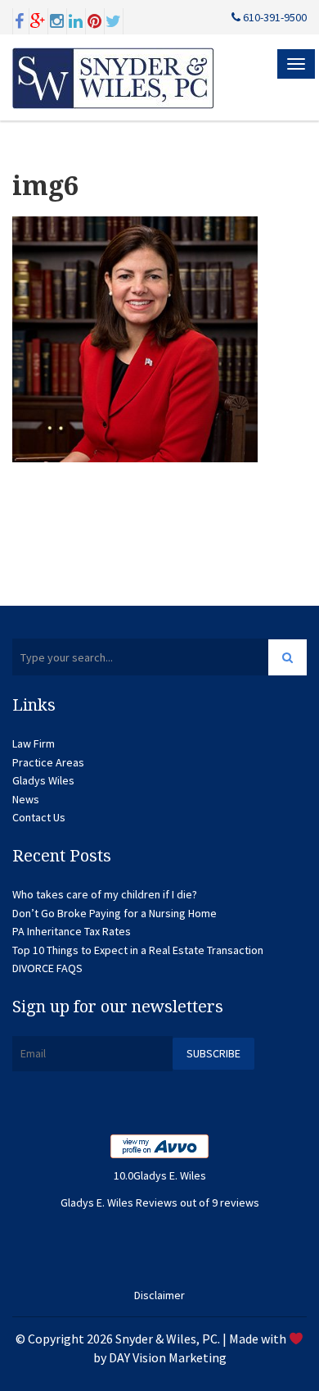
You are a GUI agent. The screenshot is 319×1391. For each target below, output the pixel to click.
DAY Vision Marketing (168, 1357)
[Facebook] (19, 19)
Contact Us (38, 817)
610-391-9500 (273, 17)
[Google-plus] (38, 19)
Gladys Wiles (43, 780)
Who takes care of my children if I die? (104, 894)
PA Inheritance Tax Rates (71, 931)
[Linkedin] (76, 19)
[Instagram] (57, 19)
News (25, 799)
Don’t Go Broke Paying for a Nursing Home (114, 913)
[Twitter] (114, 19)
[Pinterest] (95, 19)
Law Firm (33, 743)
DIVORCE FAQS (47, 968)
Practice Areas (48, 762)
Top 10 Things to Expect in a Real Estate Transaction (137, 950)
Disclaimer (159, 1295)
